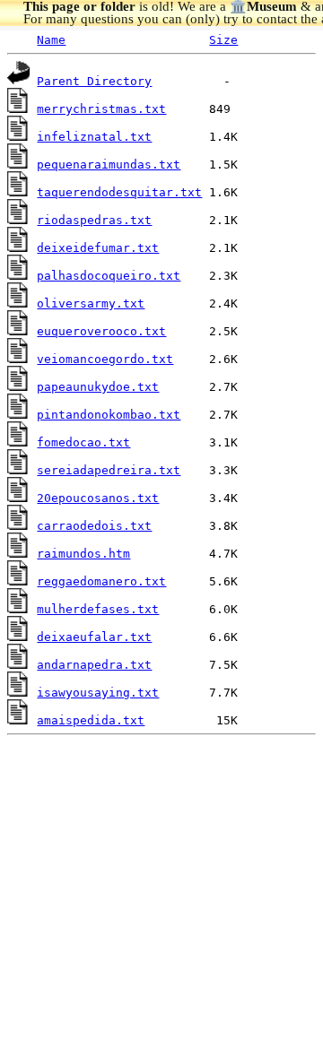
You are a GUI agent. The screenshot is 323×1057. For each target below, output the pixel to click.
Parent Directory (94, 81)
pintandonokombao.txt (108, 414)
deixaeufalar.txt (94, 637)
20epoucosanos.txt (98, 498)
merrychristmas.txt (101, 109)
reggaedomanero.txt (101, 581)
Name (51, 40)
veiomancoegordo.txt (105, 359)
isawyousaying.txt (98, 692)
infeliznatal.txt (94, 136)
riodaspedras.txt (94, 220)
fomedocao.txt (83, 442)
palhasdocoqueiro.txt (108, 275)
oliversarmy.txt (90, 303)
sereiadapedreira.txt (108, 470)
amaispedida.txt (90, 720)
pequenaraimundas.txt (108, 164)
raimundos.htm (83, 553)
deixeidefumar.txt (98, 248)
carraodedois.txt (94, 526)
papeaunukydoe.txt (98, 387)
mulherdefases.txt (98, 609)
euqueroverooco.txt (101, 331)
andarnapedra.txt (94, 664)
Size (223, 40)
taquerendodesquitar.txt (119, 192)
